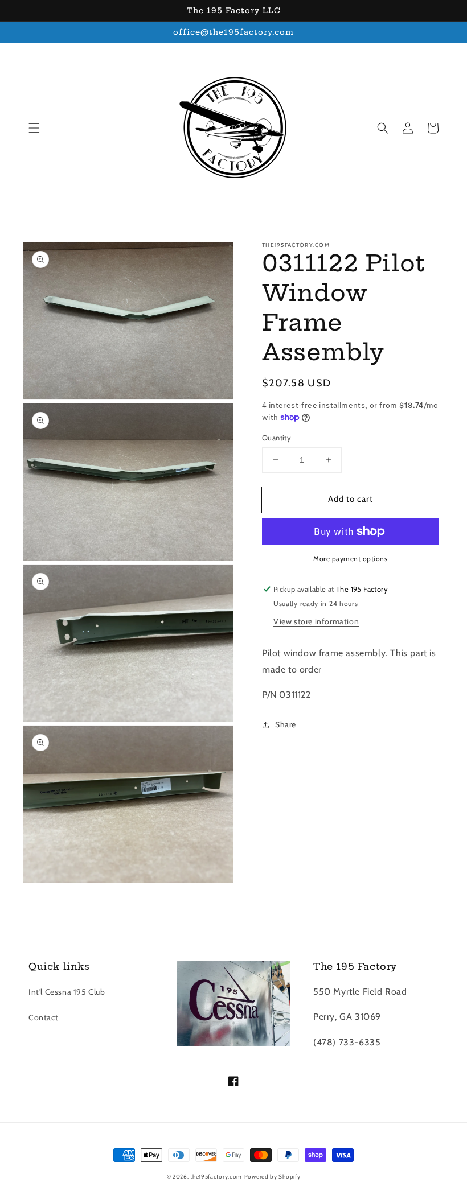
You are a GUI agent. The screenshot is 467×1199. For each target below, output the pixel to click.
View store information (316, 621)
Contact (43, 1017)
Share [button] (285, 724)
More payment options (350, 558)
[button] (34, 128)
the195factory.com (216, 1176)
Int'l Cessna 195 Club (66, 992)
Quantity (276, 437)
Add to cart (350, 499)
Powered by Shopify (272, 1176)
